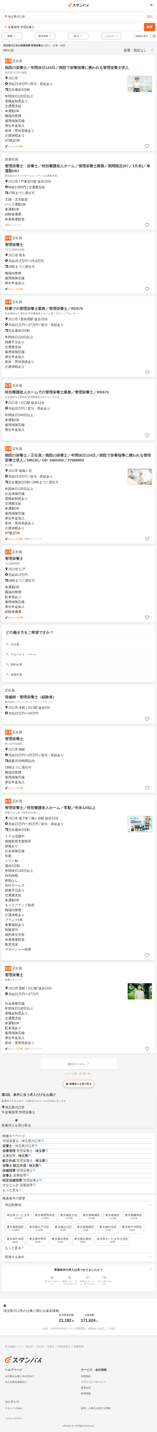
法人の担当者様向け (16, 1382)
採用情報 (86, 1393)
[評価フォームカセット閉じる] (151, 1269)
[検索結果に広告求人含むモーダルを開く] (12, 50)
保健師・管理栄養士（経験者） (30, 697)
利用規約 (86, 1376)
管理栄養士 (14, 245)
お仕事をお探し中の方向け (19, 1376)
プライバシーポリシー (93, 1382)
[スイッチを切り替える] (153, 36)
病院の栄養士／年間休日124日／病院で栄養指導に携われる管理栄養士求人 (67, 68)
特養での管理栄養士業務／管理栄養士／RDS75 (44, 309)
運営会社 (86, 1387)
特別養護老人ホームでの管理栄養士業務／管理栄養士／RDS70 (57, 392)
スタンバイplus (13, 1408)
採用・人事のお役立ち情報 (95, 1408)
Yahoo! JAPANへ (14, 1418)
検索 (150, 26)
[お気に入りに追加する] (147, 146)
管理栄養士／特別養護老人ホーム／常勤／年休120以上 (50, 808)
